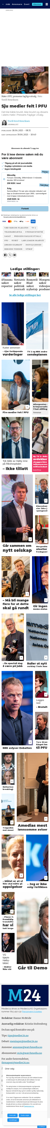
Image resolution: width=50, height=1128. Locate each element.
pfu (6, 240)
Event (26, 4)
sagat (7, 236)
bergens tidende (13, 249)
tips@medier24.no (18, 1035)
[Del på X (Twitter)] (10, 255)
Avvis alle (12, 1115)
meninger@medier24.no (24, 1041)
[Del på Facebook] (5, 255)
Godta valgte (25, 1115)
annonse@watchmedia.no (27, 1047)
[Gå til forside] (3, 4)
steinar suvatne (34, 232)
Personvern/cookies (32, 1011)
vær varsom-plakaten (16, 228)
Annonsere (17, 4)
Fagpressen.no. (29, 1106)
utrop (29, 249)
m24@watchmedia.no (29, 1053)
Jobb (8, 4)
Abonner (37, 4)
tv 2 (34, 228)
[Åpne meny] (47, 4)
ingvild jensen (33, 245)
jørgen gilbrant (13, 245)
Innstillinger (42, 1126)
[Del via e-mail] (14, 255)
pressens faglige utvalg (27, 236)
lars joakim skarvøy (32, 240)
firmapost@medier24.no (15, 1062)
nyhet (15, 240)
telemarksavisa (13, 232)
